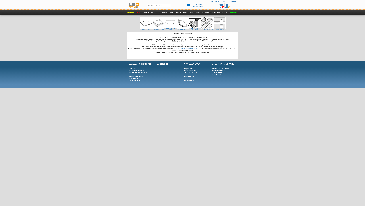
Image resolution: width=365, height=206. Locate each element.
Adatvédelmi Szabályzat (218, 70)
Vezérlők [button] (171, 12)
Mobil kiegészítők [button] (222, 12)
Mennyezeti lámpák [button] (188, 12)
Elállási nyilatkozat (189, 80)
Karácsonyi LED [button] (234, 12)
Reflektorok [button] (198, 12)
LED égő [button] (150, 12)
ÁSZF (223, 1)
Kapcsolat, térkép (217, 74)
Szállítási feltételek (217, 72)
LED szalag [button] (157, 12)
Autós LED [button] (178, 12)
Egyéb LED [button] (213, 12)
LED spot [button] (144, 12)
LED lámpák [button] (205, 12)
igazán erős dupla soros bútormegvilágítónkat (186, 48)
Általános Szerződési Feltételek (220, 68)
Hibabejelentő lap (232, 1)
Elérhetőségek (215, 1)
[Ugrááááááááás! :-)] (357, 193)
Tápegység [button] (165, 12)
